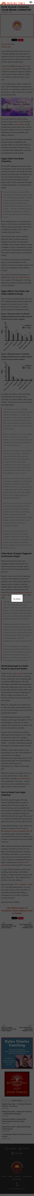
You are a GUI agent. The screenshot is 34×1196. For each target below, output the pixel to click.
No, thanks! (17, 599)
